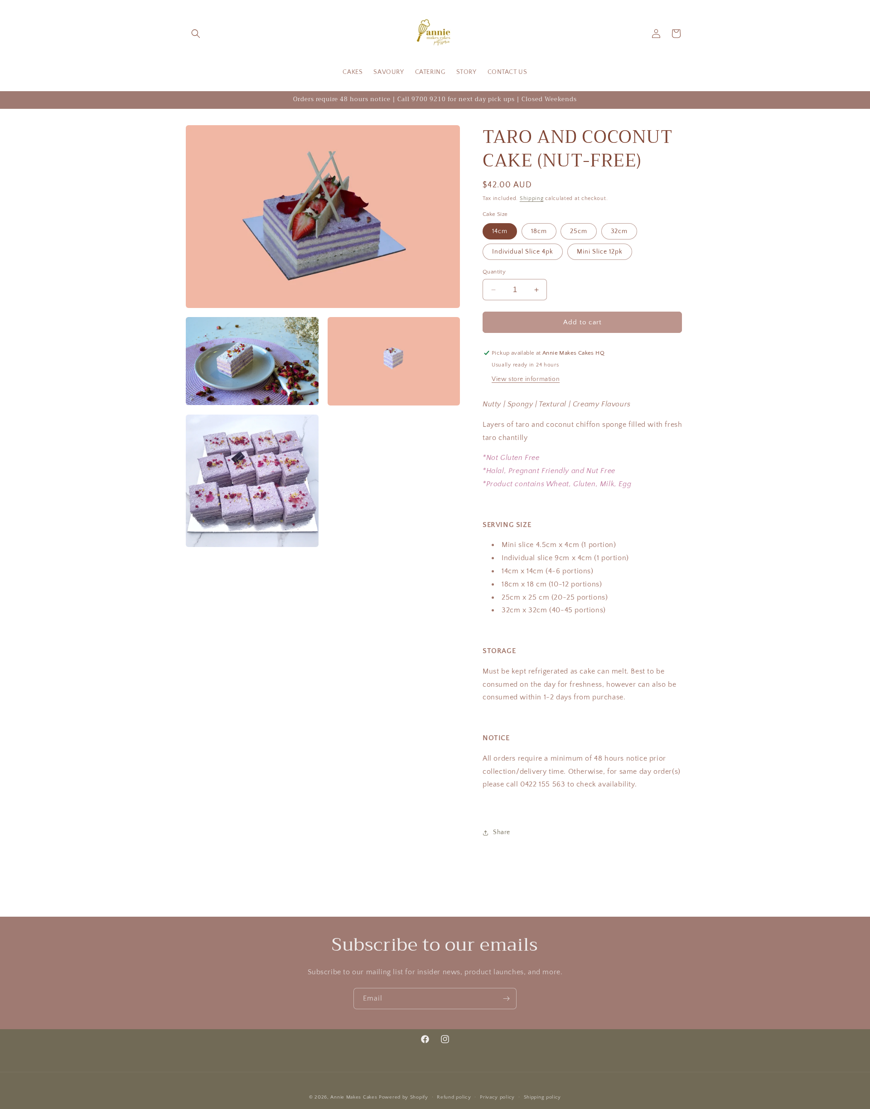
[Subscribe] (506, 998)
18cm (539, 231)
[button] (196, 34)
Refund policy (454, 1097)
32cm (619, 231)
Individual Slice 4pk (522, 251)
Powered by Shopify (403, 1097)
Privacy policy (497, 1097)
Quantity (494, 272)
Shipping (532, 198)
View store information (526, 379)
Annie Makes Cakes (353, 1097)
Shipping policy (542, 1097)
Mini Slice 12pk (600, 251)
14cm (500, 231)
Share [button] (501, 832)
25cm (578, 231)
